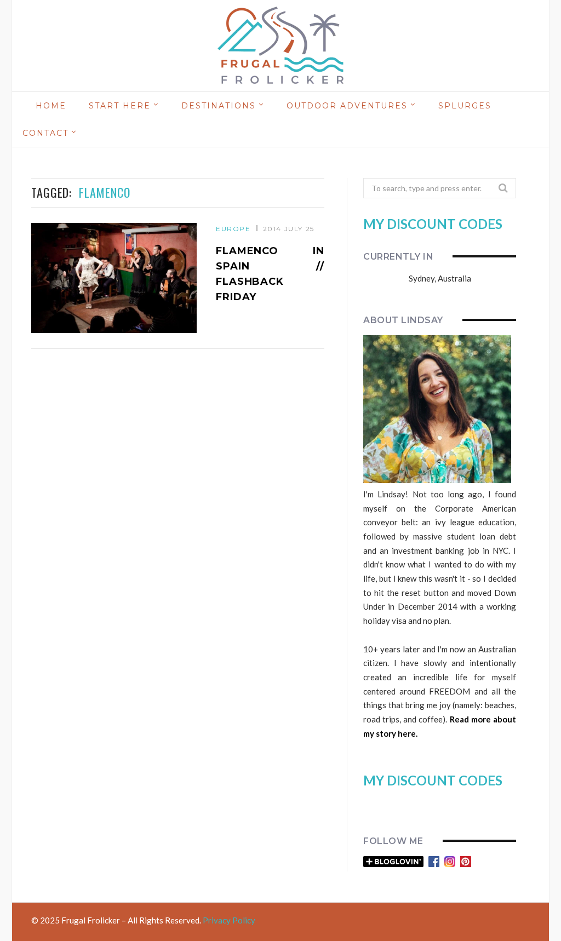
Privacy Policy (229, 920)
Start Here (120, 106)
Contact (45, 133)
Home (51, 106)
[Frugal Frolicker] (280, 46)
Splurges (464, 106)
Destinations (218, 106)
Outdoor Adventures (347, 106)
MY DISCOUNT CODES (432, 224)
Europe (233, 229)
